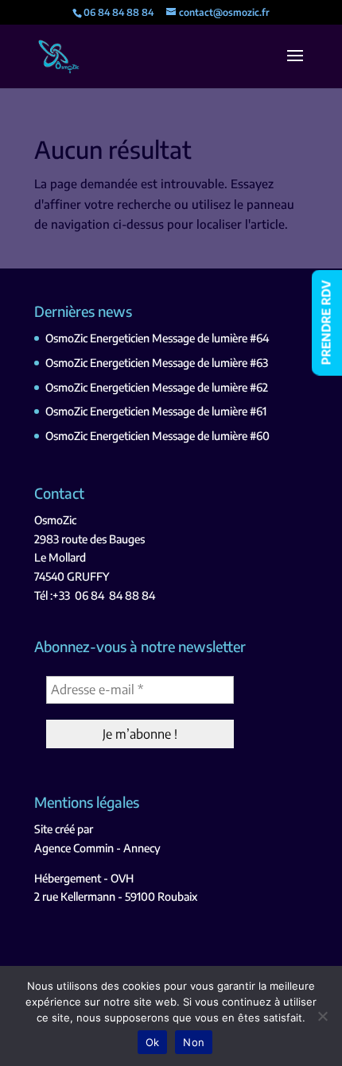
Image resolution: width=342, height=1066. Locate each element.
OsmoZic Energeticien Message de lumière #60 (157, 435)
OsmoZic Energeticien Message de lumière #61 (155, 411)
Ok (153, 1042)
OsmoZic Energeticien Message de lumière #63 (156, 362)
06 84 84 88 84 (115, 595)
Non (193, 1042)
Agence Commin (74, 848)
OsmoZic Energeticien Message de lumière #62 (156, 387)
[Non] (322, 1016)
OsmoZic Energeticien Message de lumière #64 (157, 338)
